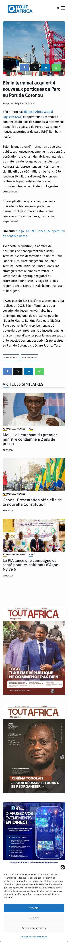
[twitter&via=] (34, 67)
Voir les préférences (34, 928)
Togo (31, 554)
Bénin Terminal (11, 357)
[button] (62, 867)
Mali (31, 429)
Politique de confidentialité (34, 936)
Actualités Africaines (14, 429)
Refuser (34, 918)
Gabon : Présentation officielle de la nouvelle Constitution (32, 502)
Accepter (34, 907)
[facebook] (24, 67)
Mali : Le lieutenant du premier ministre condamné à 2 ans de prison (30, 439)
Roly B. (18, 103)
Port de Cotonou (29, 357)
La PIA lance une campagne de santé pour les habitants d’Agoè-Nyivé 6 (31, 565)
